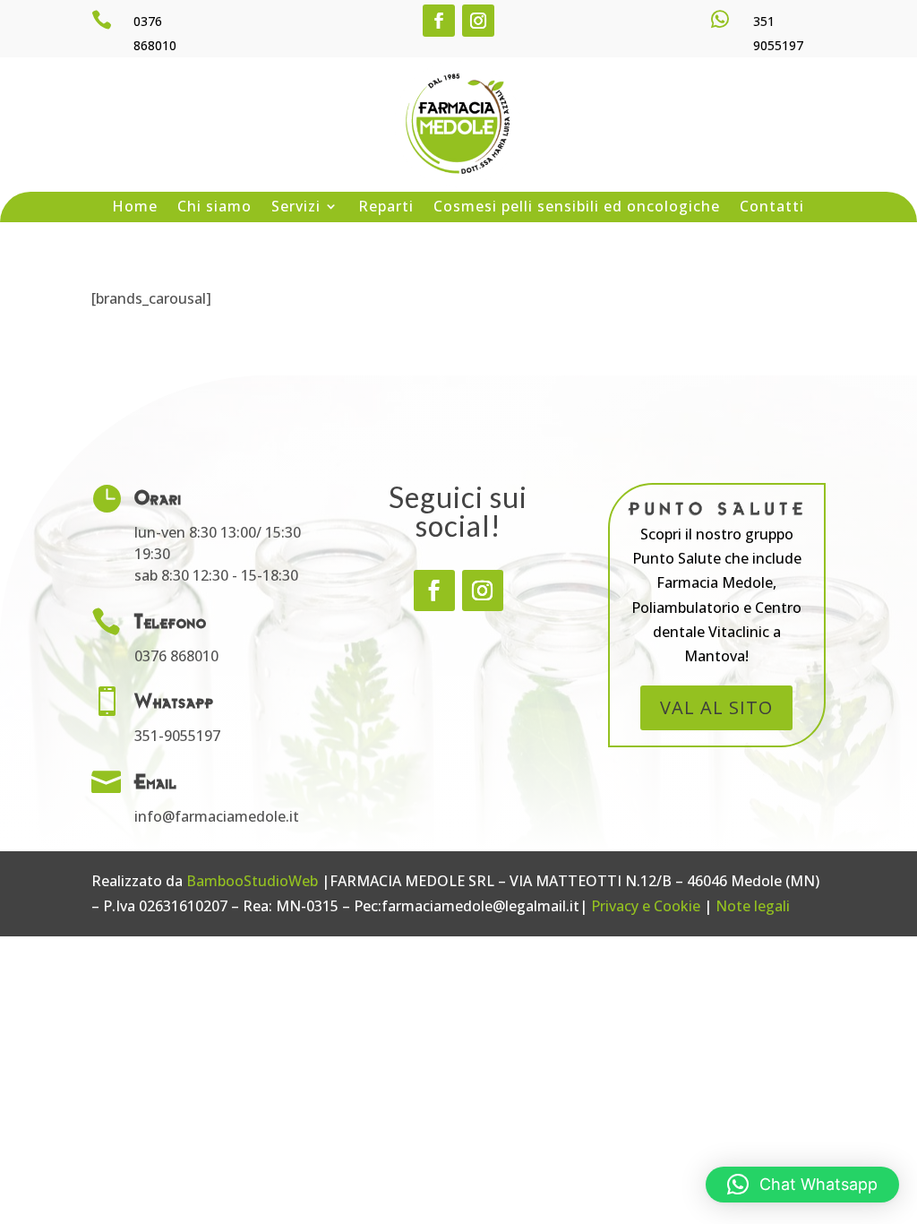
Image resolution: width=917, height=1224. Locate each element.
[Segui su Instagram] (478, 20)
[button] (802, 1184)
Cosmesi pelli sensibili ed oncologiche (576, 207)
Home (135, 207)
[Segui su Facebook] (439, 20)
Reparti (386, 207)
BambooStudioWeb (252, 881)
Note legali (753, 906)
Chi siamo (214, 207)
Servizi (296, 207)
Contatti (772, 207)
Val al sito (716, 707)
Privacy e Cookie (645, 906)
